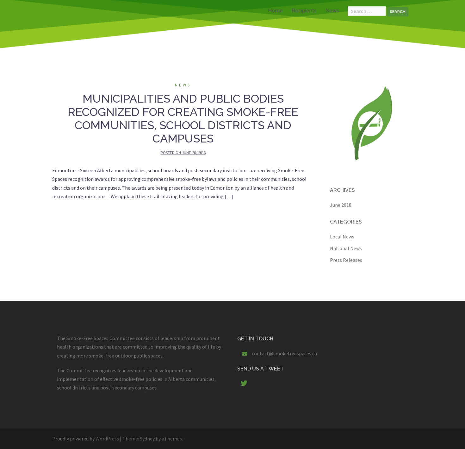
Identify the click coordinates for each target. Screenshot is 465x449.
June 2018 (340, 205)
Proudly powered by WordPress (85, 438)
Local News (342, 236)
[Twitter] (244, 384)
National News (346, 248)
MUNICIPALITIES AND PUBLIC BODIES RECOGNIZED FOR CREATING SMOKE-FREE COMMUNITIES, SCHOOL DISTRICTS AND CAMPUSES (183, 118)
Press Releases (346, 260)
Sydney (147, 438)
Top (450, 434)
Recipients (304, 11)
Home (275, 11)
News (332, 11)
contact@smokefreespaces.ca (284, 353)
